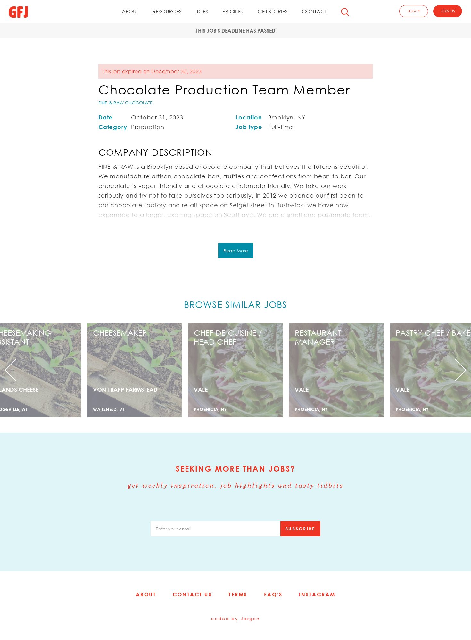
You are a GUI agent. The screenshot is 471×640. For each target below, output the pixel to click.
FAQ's (273, 594)
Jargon (250, 618)
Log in (413, 11)
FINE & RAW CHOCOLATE (125, 102)
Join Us (448, 11)
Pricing (233, 11)
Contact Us (192, 594)
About (130, 11)
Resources (167, 11)
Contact (314, 11)
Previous (35, 370)
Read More (235, 250)
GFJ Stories (273, 11)
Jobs (202, 11)
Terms (237, 594)
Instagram (317, 594)
